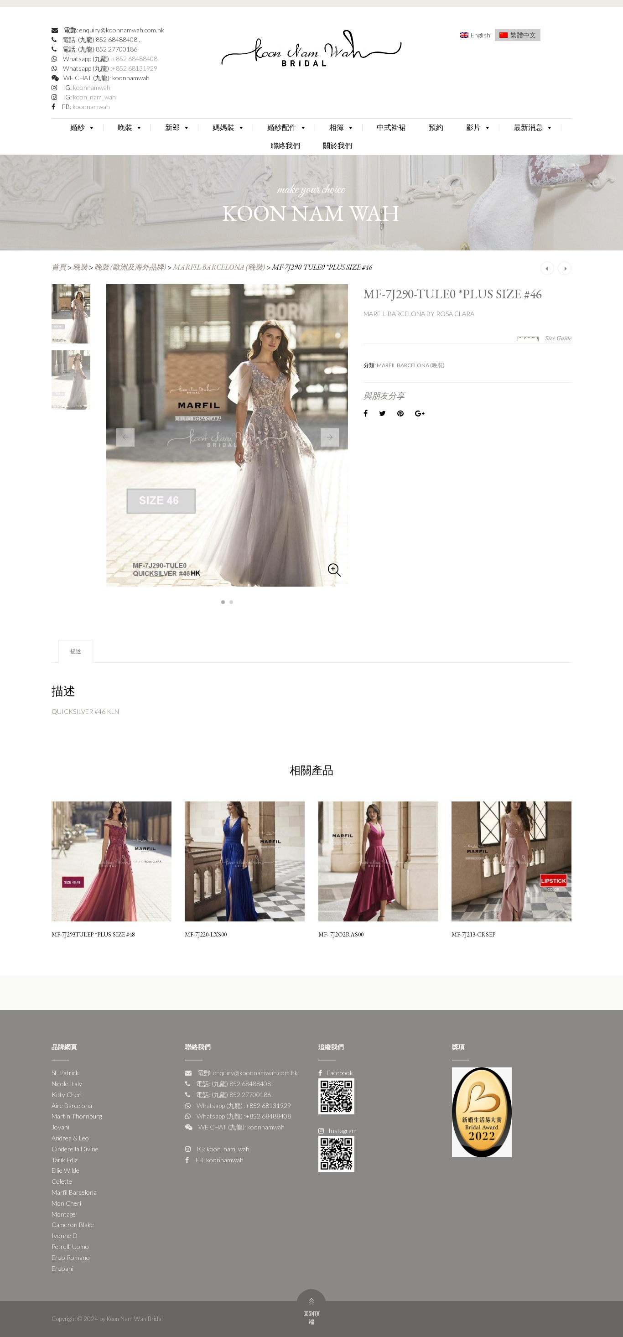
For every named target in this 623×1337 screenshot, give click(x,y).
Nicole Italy (67, 1083)
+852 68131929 (134, 68)
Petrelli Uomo (70, 1246)
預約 (436, 127)
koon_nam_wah (94, 97)
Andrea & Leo (70, 1138)
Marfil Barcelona (74, 1192)
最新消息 (528, 127)
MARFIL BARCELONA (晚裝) (219, 267)
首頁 (59, 267)
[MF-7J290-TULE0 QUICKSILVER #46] (227, 435)
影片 (473, 127)
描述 (75, 651)
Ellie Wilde (65, 1170)
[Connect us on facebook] (336, 1095)
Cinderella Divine (75, 1149)
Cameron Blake (73, 1224)
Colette (62, 1181)
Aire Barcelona (72, 1105)
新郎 (172, 127)
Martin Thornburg (77, 1116)
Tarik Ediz (65, 1160)
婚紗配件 (281, 127)
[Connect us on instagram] (336, 1153)
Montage (64, 1214)
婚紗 (77, 127)
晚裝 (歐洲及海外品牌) (130, 267)
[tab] (75, 651)
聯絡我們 (285, 146)
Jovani (60, 1127)
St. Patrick (65, 1073)
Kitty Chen (67, 1094)
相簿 (336, 127)
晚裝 (125, 127)
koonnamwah (91, 87)
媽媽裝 (223, 127)
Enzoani (62, 1268)
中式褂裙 (391, 127)
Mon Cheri (66, 1203)
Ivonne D (65, 1235)
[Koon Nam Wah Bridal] (311, 50)
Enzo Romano (71, 1257)
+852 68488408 (134, 58)
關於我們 (337, 146)
